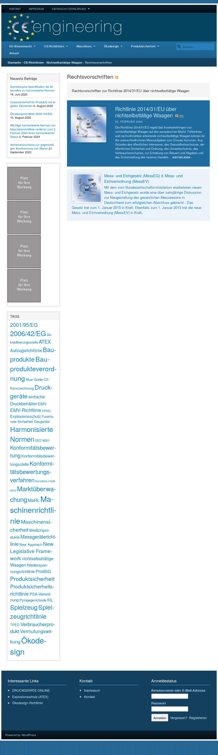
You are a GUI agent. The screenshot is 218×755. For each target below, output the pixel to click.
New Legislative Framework (31, 551)
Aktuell (14, 53)
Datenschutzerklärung (69, 9)
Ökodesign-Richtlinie (27, 702)
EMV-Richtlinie (25, 410)
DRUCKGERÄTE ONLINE (31, 690)
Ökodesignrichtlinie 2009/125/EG (31, 114)
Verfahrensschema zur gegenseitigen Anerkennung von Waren (32, 146)
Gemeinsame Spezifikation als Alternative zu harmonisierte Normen (32, 88)
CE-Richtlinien (54, 46)
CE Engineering (109, 27)
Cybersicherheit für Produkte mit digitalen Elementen (33, 104)
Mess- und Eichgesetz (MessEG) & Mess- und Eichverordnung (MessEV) (143, 178)
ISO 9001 (42, 440)
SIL (50, 600)
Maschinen (84, 46)
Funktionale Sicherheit (32, 419)
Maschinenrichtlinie (33, 509)
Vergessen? (178, 717)
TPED (15, 624)
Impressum (36, 9)
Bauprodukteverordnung (33, 368)
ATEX (45, 341)
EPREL (46, 411)
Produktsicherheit (143, 46)
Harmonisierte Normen (31, 434)
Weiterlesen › (182, 157)
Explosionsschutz (25, 416)
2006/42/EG (28, 333)
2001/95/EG (24, 324)
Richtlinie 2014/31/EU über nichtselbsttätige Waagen (146, 112)
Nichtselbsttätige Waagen (64, 62)
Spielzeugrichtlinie (32, 612)
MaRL (34, 500)
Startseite (14, 62)
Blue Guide (34, 379)
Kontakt (15, 9)
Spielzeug (23, 607)
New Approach (30, 544)
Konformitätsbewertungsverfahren (32, 471)
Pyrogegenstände (32, 600)
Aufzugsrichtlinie (26, 350)
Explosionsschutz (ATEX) (30, 696)
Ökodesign (111, 46)
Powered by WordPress (20, 735)
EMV (42, 403)
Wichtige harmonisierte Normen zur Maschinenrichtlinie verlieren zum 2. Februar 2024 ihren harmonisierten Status (33, 131)
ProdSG (43, 571)
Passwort (158, 703)
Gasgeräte (42, 421)
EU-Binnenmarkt (20, 46)
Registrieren (198, 717)
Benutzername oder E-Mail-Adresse (178, 690)
